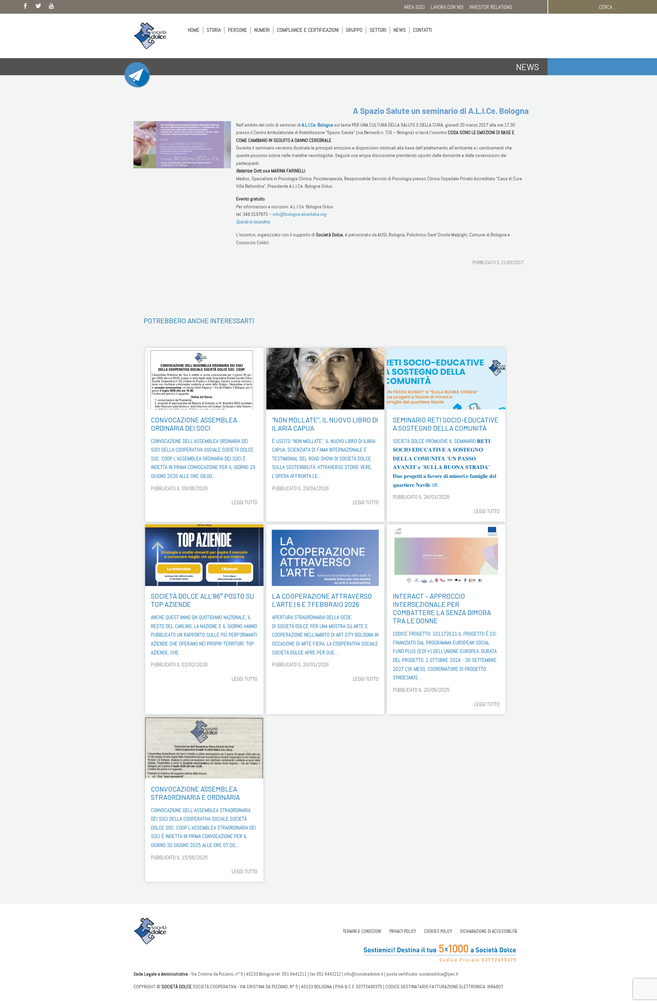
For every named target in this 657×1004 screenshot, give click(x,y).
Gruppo (354, 30)
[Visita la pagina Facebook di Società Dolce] (25, 7)
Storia (214, 30)
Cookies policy (438, 931)
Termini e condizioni (362, 931)
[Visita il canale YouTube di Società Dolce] (51, 7)
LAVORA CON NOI (447, 7)
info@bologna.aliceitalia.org (299, 214)
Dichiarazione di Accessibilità (488, 931)
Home (193, 30)
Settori (378, 30)
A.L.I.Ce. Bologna (317, 125)
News (400, 30)
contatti (422, 30)
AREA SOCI (414, 7)
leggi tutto (244, 502)
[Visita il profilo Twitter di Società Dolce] (38, 7)
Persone (237, 30)
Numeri (262, 30)
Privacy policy (402, 931)
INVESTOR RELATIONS (490, 7)
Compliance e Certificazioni (308, 30)
